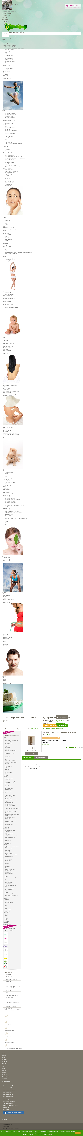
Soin (6, 126)
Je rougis (5, 146)
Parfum (5, 640)
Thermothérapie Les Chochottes (11, 525)
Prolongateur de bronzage (9, 394)
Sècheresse (8, 250)
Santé (3, 39)
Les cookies (9, 990)
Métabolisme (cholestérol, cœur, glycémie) (15, 48)
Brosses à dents (9, 68)
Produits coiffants (7, 347)
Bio (3, 469)
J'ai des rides (6, 138)
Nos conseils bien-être (9, 1090)
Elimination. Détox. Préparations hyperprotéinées (16, 518)
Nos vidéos (6, 1109)
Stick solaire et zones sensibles (11, 391)
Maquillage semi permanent (11, 171)
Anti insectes (6, 439)
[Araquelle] (5, 962)
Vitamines (5, 41)
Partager (35, 753)
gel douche (7, 220)
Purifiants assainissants (9, 77)
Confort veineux (8, 515)
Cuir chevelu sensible (8, 343)
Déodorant (6, 243)
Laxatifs (5, 437)
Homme (6, 242)
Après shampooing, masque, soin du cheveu (14, 342)
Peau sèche (7, 129)
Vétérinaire (5, 426)
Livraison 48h (8, 1036)
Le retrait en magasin (9, 1101)
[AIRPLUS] (5, 938)
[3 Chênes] (5, 950)
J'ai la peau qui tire (9, 155)
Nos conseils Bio (7, 1092)
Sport (3, 556)
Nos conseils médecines (9, 1086)
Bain (4, 226)
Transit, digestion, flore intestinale (13, 51)
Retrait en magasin (9, 1042)
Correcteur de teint (9, 182)
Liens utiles (6, 1107)
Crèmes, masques (9, 472)
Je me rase (6, 634)
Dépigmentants (8, 151)
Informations (9, 972)
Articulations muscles (10, 259)
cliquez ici (49, 1134)
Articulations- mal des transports (11, 434)
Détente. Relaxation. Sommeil (12, 511)
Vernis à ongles (8, 178)
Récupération (6, 560)
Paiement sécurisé (10, 984)
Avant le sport (6, 557)
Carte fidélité (9, 997)
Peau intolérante (9, 132)
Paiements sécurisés (10, 1030)
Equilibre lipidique (9, 514)
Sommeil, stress (9, 58)
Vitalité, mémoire (9, 59)
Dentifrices (7, 70)
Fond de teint (8, 180)
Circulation (7, 56)
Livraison (8, 974)
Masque (6, 122)
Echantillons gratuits (11, 992)
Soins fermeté (6, 595)
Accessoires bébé (7, 305)
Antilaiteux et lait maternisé (10, 433)
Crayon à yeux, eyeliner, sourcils (12, 174)
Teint (6, 476)
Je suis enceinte (7, 292)
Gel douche (6, 635)
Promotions (5, 714)
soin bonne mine (9, 136)
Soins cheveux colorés (8, 346)
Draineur (5, 596)
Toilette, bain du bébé (8, 294)
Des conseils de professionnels (12, 1019)
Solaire (4, 384)
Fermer (78, 1133)
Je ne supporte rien (9, 153)
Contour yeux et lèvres (10, 165)
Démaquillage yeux (9, 162)
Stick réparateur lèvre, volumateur (13, 166)
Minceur (4, 592)
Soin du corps (6, 479)
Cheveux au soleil (7, 350)
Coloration (5, 345)
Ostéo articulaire (9, 517)
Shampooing (6, 340)
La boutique (6, 1099)
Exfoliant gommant (9, 123)
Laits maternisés (7, 301)
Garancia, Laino (8, 239)
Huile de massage (9, 258)
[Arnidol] (5, 946)
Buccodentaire (7, 67)
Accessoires (8, 185)
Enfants (6, 521)
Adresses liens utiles (11, 1000)
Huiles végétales (7, 507)
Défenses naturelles (9, 523)
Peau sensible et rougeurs (11, 130)
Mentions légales (10, 977)
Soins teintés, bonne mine (11, 145)
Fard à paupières (9, 177)
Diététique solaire (7, 395)
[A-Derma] (5, 942)
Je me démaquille (7, 111)
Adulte (6, 42)
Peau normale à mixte (10, 127)
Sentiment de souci (9, 496)
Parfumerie (6, 233)
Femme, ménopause (10, 61)
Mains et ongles (7, 232)
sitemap (4, 1119)
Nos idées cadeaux (8, 1096)
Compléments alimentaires (9, 45)
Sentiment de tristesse (10, 504)
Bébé (3, 291)
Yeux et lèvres (6, 161)
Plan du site (6, 1126)
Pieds (4, 230)
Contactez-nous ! (8, 1103)
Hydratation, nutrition (8, 227)
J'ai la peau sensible (9, 159)
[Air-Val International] (5, 954)
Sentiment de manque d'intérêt (12, 499)
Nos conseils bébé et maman (11, 1088)
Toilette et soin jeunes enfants (10, 307)
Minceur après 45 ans (8, 599)
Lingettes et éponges (10, 117)
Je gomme (6, 224)
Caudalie (7, 237)
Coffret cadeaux (7, 683)
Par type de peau (7, 152)
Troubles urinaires (9, 55)
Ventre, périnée (8, 261)
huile (6, 223)
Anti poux (5, 353)
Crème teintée (8, 184)
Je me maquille (7, 168)
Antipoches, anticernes (10, 164)
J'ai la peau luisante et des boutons (13, 156)
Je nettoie (5, 119)
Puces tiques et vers (8, 427)
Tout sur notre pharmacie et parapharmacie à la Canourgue (12, 987)
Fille (6, 249)
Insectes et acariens (8, 80)
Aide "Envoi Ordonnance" (12, 995)
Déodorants (7, 483)
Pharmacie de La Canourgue (9, 11)
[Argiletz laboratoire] (5, 934)
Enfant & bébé (6, 388)
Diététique (6, 491)
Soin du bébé (6, 297)
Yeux (6, 52)
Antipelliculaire (7, 924)
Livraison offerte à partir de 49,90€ (13, 1048)
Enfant (6, 43)
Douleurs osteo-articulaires (11, 54)
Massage (5, 256)
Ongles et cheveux (9, 49)
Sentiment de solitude (10, 501)
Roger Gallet (8, 235)
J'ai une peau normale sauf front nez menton (15, 158)
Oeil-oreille (6, 428)
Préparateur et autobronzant (10, 385)
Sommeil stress (7, 78)
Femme (6, 248)
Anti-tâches (7, 149)
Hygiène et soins (7, 430)
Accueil (7, 729)
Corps (3, 216)
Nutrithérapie (6, 508)
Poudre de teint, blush (10, 181)
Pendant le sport (7, 559)
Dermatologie (6, 436)
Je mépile (5, 245)
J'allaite (5, 300)
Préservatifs (6, 644)
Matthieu (7, 240)
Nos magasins (9, 1008)
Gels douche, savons (10, 481)
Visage (3, 110)
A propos (8, 981)
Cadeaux (4, 676)
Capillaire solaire (7, 392)
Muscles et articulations (9, 562)
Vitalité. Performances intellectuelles (14, 512)
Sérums (6, 473)
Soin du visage (6, 470)
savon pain (7, 219)
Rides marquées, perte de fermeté (13, 143)
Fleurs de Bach (7, 495)
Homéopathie (6, 65)
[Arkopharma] (5, 966)
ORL (6, 62)
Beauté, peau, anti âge (10, 46)
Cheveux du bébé (7, 295)
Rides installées (8, 142)
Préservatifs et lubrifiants (11, 253)
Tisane (5, 524)
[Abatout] (5, 958)
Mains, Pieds (8, 485)
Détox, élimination (7, 602)
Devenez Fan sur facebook (15, 1112)
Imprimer (28, 753)
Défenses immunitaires (10, 64)
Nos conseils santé (8, 1094)
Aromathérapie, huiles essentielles (11, 494)
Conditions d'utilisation (11, 979)
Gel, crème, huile (9, 116)
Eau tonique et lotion (10, 113)
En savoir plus (45, 744)
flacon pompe (8, 221)
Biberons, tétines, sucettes (10, 298)
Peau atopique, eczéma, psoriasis (11, 229)
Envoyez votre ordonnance (10, 1105)
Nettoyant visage (7, 637)
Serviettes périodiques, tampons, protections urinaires (18, 252)
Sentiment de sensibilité (10, 502)
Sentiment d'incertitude (10, 498)
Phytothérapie (6, 492)
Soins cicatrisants (9, 135)
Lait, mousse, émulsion (10, 114)
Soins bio (5, 349)
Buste (4, 255)
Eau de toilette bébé (8, 304)
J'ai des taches (7, 148)
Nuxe (6, 236)
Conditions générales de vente (11, 1128)
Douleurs (5, 75)
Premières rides (8, 140)
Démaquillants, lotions (10, 478)
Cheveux (4, 337)
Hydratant (5, 646)
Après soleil (6, 389)
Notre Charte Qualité (11, 1006)
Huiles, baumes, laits (10, 482)
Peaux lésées (6, 71)
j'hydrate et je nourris (8, 125)
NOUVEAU (5, 922)
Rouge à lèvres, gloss (10, 172)
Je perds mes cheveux (8, 339)
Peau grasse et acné (10, 133)
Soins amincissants (8, 593)
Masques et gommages (9, 120)
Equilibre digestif (9, 510)
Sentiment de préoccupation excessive (14, 505)
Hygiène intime (7, 246)
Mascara (7, 175)
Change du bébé (7, 303)
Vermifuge (5, 431)
